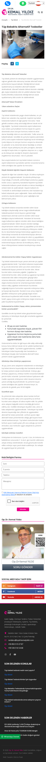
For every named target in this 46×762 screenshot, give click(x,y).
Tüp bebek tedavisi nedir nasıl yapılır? (19, 670)
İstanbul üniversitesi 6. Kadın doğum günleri (22, 735)
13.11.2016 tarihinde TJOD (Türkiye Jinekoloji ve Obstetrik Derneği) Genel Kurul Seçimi (22, 725)
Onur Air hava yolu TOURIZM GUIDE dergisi (20, 731)
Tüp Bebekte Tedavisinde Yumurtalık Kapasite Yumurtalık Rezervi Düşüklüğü (23, 690)
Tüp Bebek (14, 20)
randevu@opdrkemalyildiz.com (21, 640)
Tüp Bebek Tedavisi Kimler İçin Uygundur (20, 679)
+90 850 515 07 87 (15, 644)
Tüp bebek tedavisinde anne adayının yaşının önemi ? (22, 701)
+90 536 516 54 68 (15, 648)
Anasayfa (4, 20)
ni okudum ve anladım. (20, 493)
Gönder (23, 509)
